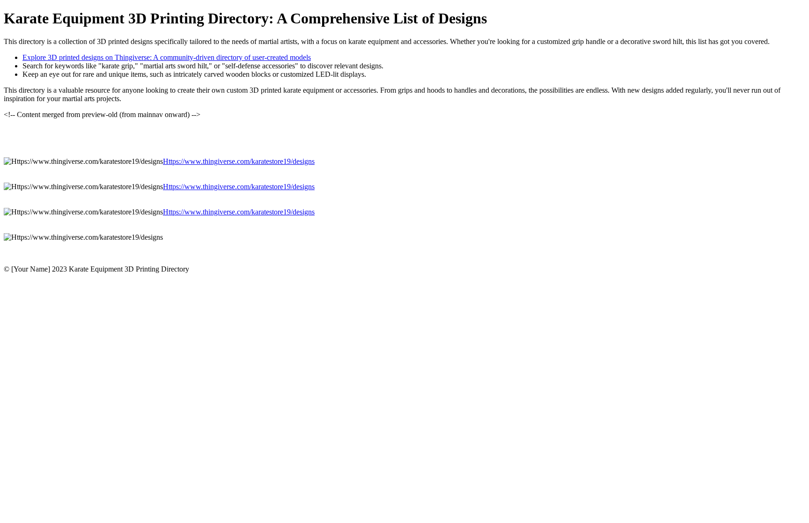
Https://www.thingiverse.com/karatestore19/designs (239, 161)
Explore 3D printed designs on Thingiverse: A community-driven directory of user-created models (166, 57)
